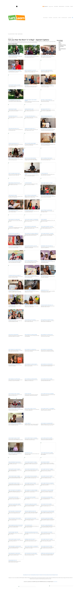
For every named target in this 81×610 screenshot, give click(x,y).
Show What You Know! (64, 17)
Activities (59, 17)
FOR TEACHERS (67, 6)
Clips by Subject (45, 17)
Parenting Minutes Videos (34, 574)
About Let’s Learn (51, 6)
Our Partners (44, 574)
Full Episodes (50, 17)
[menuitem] (27, 588)
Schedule (53, 574)
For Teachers (40, 574)
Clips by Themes (55, 17)
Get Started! (69, 17)
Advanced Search (49, 574)
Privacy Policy (55, 581)
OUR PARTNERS (56, 6)
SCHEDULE (71, 6)
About (27, 574)
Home (24, 574)
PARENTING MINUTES (61, 6)
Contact (56, 574)
